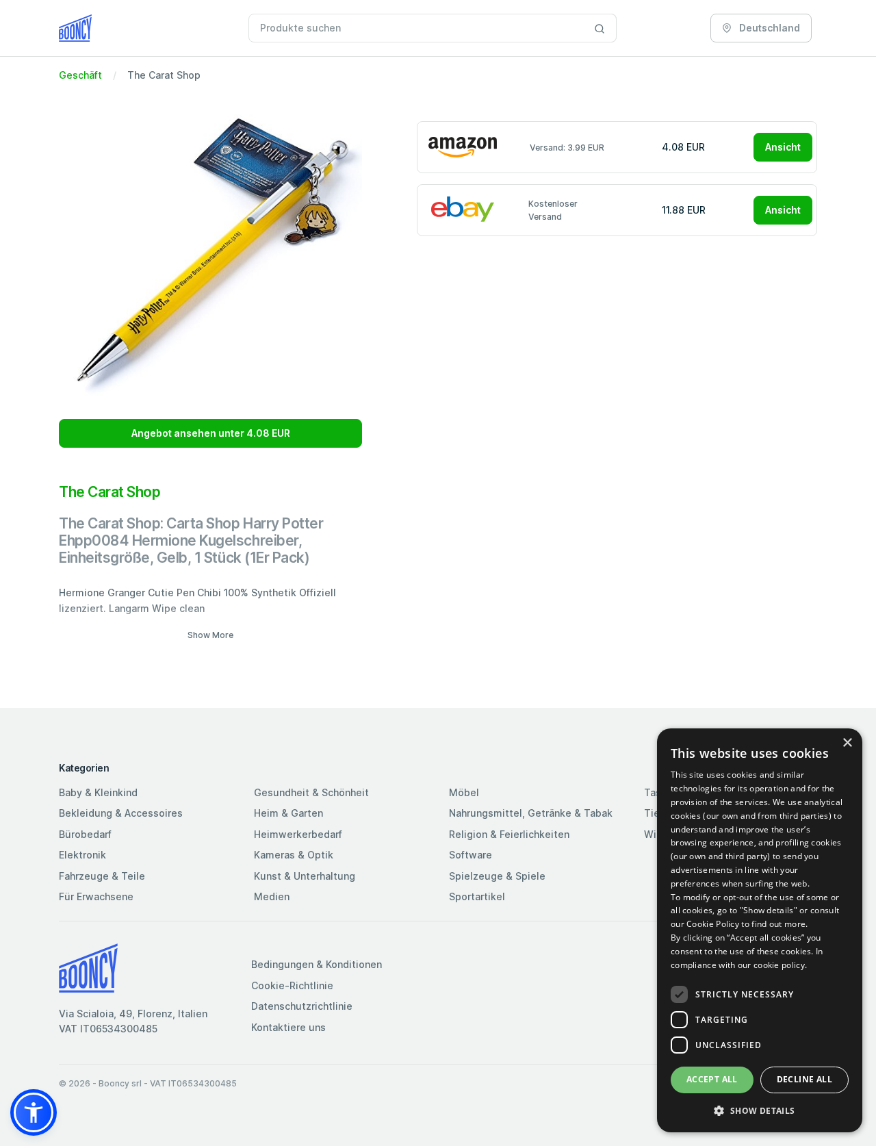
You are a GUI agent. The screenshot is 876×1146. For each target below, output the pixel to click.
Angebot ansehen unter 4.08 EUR (210, 433)
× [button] (847, 743)
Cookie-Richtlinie (292, 985)
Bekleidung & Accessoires (121, 813)
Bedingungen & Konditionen (316, 964)
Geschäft (80, 75)
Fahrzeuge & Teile (102, 876)
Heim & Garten (288, 813)
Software (470, 855)
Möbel (464, 792)
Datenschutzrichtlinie (301, 1006)
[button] (33, 1112)
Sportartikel (477, 896)
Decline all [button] (804, 1079)
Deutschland (768, 28)
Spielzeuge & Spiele (497, 876)
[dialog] (759, 930)
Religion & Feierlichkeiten (509, 834)
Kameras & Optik (293, 855)
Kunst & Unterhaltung (304, 876)
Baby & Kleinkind (98, 792)
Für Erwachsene (96, 896)
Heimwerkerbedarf (298, 834)
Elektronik (82, 855)
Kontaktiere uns (288, 1027)
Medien (271, 896)
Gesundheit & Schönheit (311, 792)
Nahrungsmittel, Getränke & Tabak (531, 813)
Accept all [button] (712, 1079)
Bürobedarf (85, 834)
